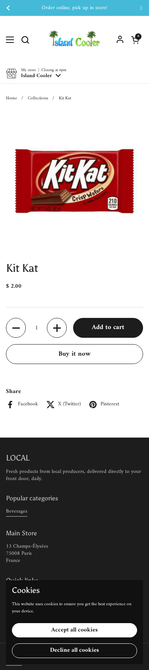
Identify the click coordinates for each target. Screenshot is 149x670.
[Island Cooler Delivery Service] (74, 40)
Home (11, 98)
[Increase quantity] (57, 328)
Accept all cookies (74, 630)
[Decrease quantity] (16, 328)
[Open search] (25, 40)
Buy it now (74, 354)
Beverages (16, 511)
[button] (135, 40)
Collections (38, 98)
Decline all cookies (74, 650)
